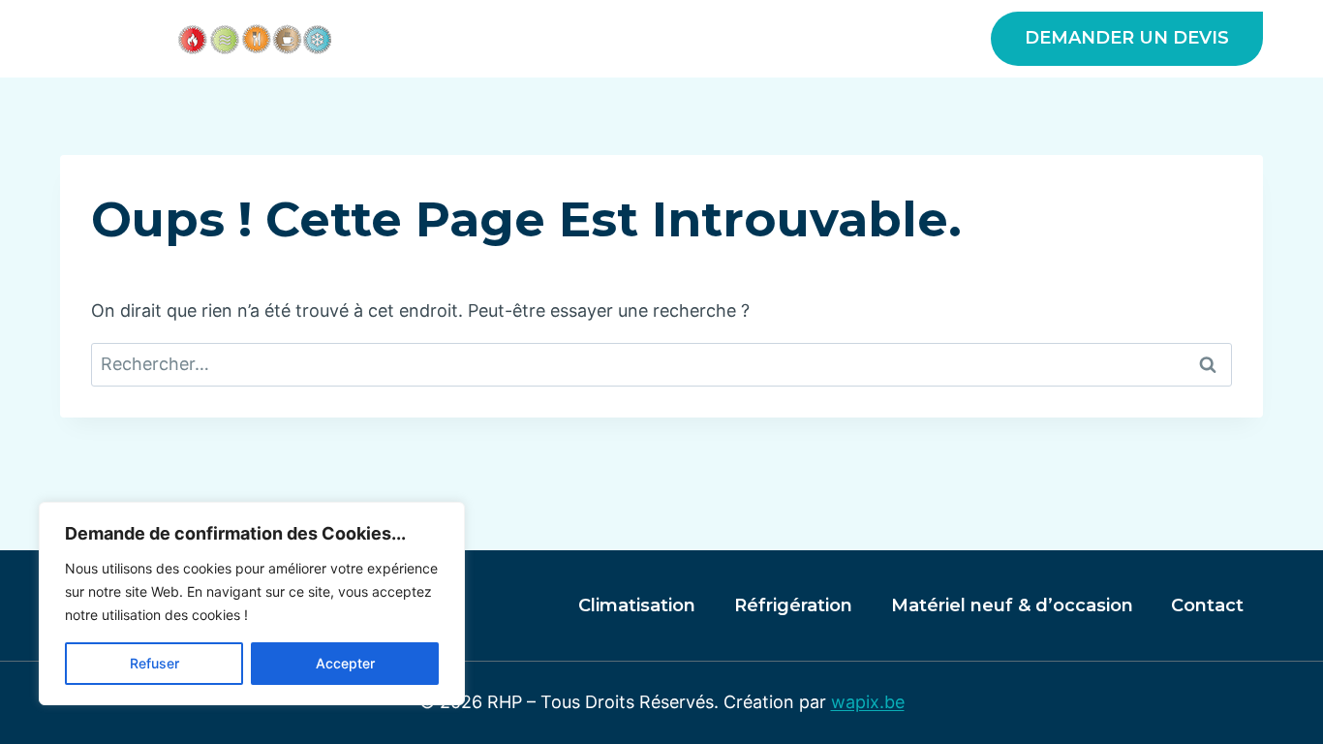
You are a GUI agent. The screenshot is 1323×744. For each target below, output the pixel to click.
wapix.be (868, 702)
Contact (1207, 605)
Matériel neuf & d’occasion (826, 38)
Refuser (154, 663)
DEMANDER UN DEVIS (1127, 37)
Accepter (345, 663)
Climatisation (636, 605)
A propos (474, 38)
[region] (252, 603)
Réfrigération (793, 605)
